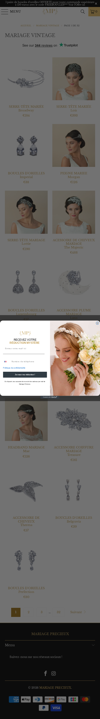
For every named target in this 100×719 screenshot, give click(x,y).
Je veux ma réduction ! (25, 375)
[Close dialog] (97, 323)
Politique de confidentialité (14, 368)
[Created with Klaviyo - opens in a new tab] (50, 397)
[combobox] (6, 361)
